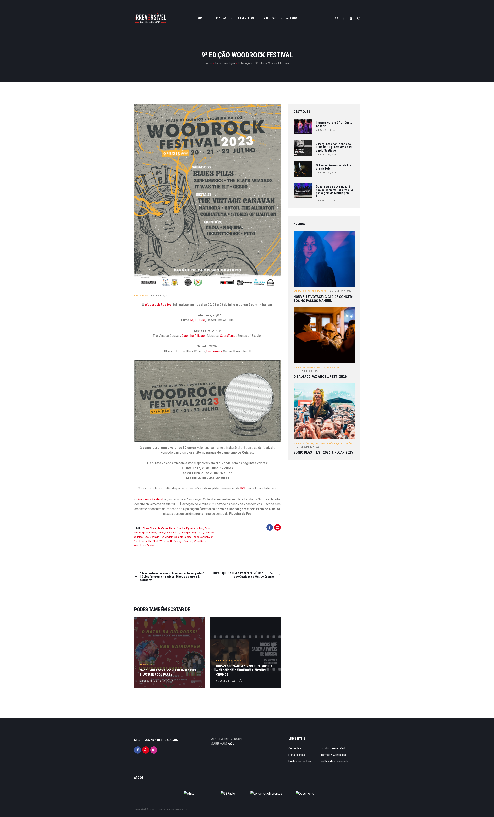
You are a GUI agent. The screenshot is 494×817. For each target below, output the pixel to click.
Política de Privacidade (334, 761)
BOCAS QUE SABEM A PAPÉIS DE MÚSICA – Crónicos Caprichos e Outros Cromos (244, 670)
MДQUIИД (197, 320)
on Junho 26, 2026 (326, 154)
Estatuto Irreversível (333, 748)
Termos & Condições (333, 754)
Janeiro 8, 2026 (307, 371)
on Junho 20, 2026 (326, 172)
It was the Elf (172, 532)
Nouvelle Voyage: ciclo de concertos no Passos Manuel (323, 299)
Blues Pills (148, 528)
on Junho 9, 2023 (161, 295)
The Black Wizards (158, 541)
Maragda (186, 532)
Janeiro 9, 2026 (340, 291)
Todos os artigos (225, 63)
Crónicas (308, 443)
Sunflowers (214, 351)
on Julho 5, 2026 (325, 130)
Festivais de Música (314, 368)
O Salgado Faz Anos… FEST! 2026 (320, 376)
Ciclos (306, 291)
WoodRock (200, 541)
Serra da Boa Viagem (161, 536)
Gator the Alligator (194, 336)
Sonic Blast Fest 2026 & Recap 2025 (323, 452)
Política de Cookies (299, 761)
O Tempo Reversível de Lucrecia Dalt (333, 167)
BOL (243, 488)
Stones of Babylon (203, 536)
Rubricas (236, 660)
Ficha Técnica (296, 754)
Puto (146, 536)
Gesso (152, 532)
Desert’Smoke (177, 528)
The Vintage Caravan (181, 541)
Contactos (294, 748)
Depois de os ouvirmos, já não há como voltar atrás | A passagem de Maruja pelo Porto (334, 191)
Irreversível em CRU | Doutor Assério (335, 124)
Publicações (245, 63)
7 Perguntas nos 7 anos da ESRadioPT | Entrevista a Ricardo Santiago (334, 147)
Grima (161, 532)
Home (208, 63)
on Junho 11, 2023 (226, 681)
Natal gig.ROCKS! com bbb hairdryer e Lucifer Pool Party (168, 672)
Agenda (298, 291)
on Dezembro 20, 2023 (152, 681)
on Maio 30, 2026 (325, 200)
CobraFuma (227, 336)
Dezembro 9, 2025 (309, 447)
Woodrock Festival (158, 304)
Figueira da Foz (194, 528)
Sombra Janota (183, 536)
